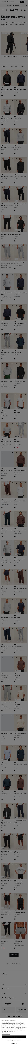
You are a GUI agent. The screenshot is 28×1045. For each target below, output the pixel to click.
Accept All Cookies (14, 1037)
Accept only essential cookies (14, 1040)
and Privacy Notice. (6, 1034)
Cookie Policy (4, 1032)
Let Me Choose (14, 1043)
